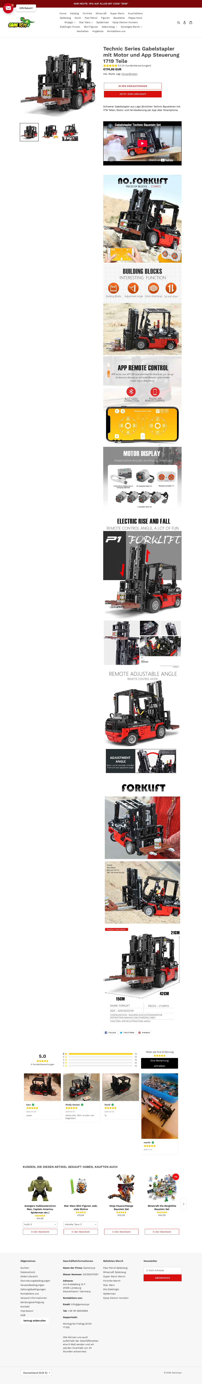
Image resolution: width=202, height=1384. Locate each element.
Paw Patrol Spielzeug (115, 1267)
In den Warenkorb (40, 1232)
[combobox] (40, 1224)
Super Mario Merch (114, 1276)
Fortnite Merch (112, 1280)
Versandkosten (130, 74)
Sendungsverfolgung (32, 1302)
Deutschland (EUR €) (35, 1372)
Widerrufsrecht (29, 1276)
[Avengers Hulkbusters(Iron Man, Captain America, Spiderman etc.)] (40, 1188)
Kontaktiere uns (29, 1293)
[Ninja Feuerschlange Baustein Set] (121, 1188)
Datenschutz (27, 1272)
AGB (22, 1315)
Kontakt (25, 1306)
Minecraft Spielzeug (114, 1272)
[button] (8, 8)
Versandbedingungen (32, 1285)
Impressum (26, 1310)
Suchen (24, 1267)
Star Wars (108, 1285)
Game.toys (177, 1373)
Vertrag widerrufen (34, 1320)
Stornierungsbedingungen (35, 1280)
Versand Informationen (33, 1298)
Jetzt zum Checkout (132, 94)
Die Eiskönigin (111, 1289)
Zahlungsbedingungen (33, 1289)
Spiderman (109, 1293)
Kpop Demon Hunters (115, 1298)
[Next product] (184, 1204)
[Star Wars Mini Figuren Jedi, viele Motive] (81, 1188)
